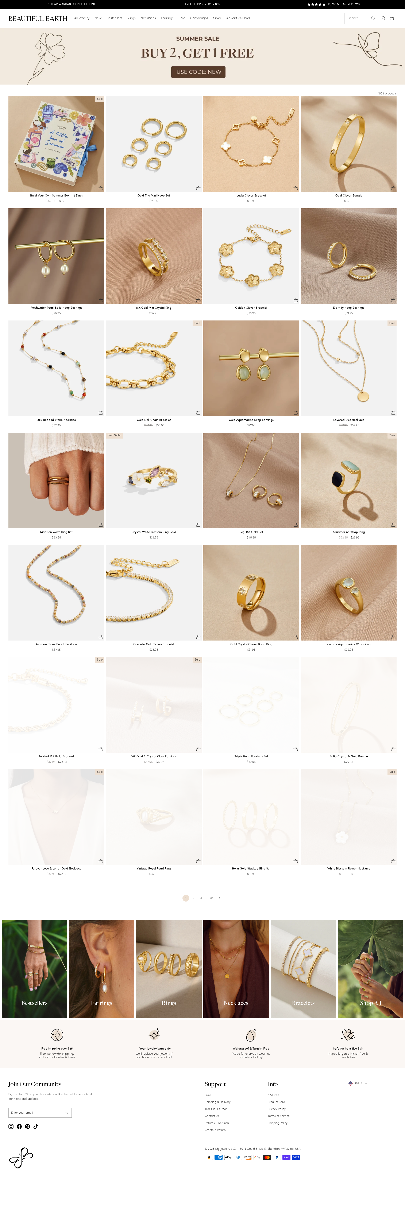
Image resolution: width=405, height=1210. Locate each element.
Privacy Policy (277, 1109)
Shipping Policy (278, 1123)
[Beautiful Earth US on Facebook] (19, 1126)
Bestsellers (114, 18)
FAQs (208, 1095)
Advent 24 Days (238, 18)
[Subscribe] (66, 1113)
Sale (182, 18)
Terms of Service (279, 1116)
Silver (217, 18)
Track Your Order (216, 1109)
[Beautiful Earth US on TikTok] (35, 1126)
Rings (131, 18)
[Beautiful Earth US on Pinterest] (27, 1126)
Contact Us (212, 1116)
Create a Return (215, 1130)
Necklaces (148, 18)
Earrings (167, 18)
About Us (273, 1095)
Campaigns (199, 18)
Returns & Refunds (217, 1123)
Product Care (276, 1102)
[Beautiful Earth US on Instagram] (11, 1126)
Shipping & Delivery (218, 1102)
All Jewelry (81, 18)
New (97, 18)
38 (211, 898)
